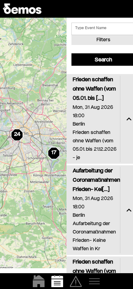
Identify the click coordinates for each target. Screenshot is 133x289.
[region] (33, 143)
